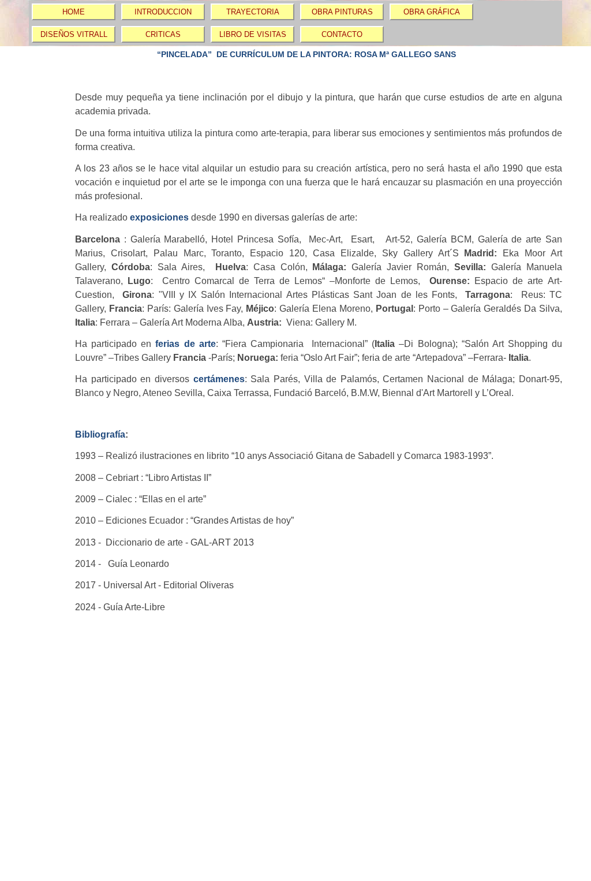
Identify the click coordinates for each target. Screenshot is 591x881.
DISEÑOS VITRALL (73, 34)
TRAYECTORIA (252, 12)
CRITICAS (163, 34)
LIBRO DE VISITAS (252, 34)
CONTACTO (341, 34)
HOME (73, 12)
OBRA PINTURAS (342, 12)
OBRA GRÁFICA (431, 12)
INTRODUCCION (163, 12)
